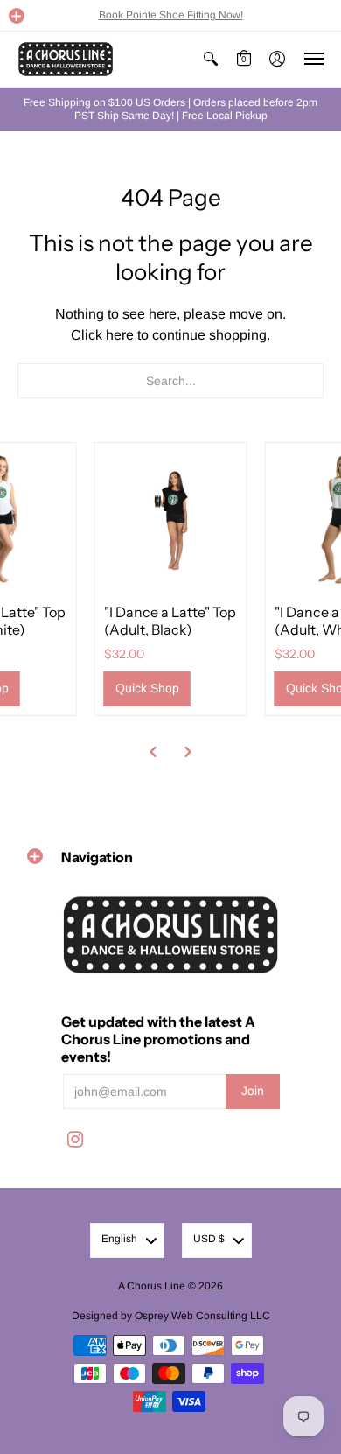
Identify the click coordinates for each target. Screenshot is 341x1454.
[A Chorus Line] (65, 59)
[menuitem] (210, 59)
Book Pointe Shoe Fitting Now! (171, 15)
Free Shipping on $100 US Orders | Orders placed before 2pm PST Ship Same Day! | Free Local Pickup (170, 109)
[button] (16, 16)
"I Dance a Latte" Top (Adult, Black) (170, 620)
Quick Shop (147, 688)
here (120, 334)
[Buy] (171, 519)
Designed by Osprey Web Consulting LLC (171, 1316)
